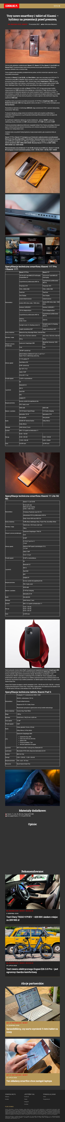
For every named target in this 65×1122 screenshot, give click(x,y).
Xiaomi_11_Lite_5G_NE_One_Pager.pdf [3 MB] (20, 814)
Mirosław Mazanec (51, 24)
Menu (56, 6)
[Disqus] (32, 846)
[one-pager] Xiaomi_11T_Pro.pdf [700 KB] (18, 816)
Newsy (25, 24)
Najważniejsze (14, 24)
